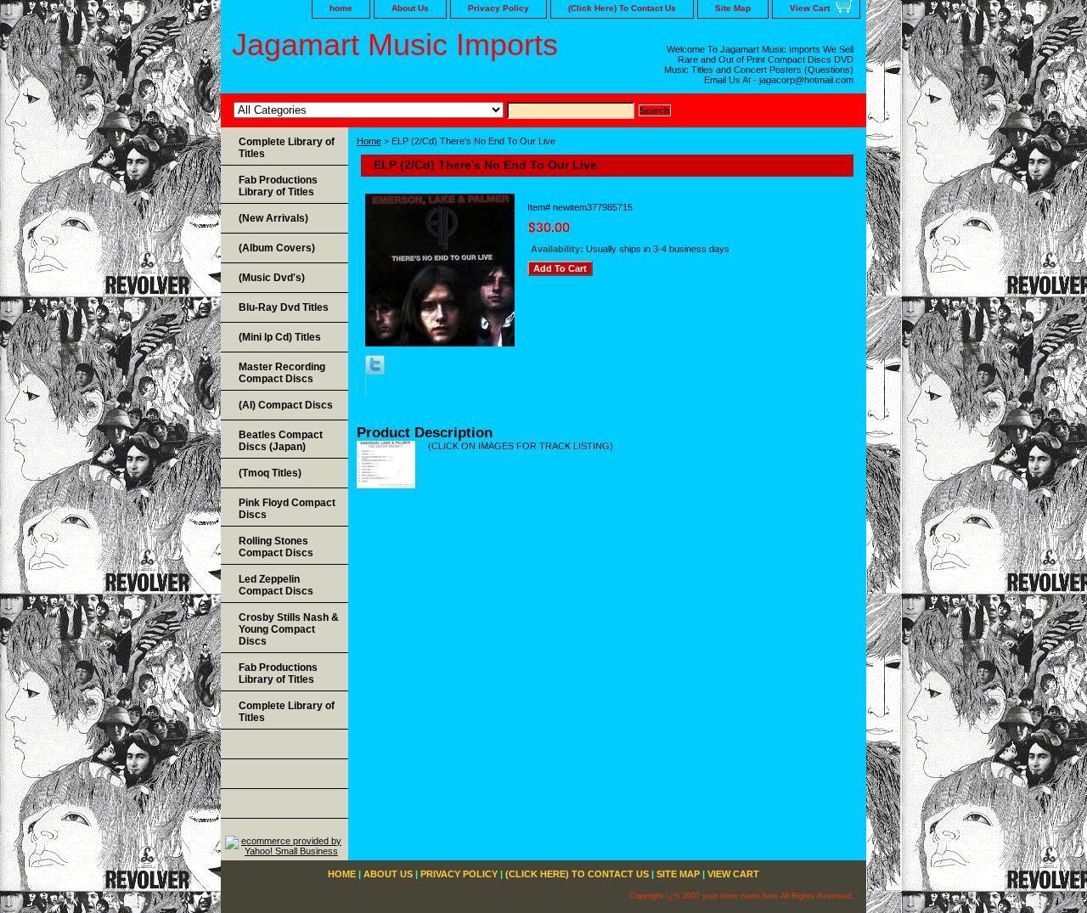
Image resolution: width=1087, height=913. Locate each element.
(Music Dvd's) (272, 278)
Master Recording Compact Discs (282, 373)
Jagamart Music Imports (395, 44)
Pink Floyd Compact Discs (287, 509)
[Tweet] (375, 371)
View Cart (810, 8)
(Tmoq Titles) (270, 473)
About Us (410, 8)
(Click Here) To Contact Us (622, 8)
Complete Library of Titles (287, 148)
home (340, 8)
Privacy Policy (498, 8)
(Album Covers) (277, 248)
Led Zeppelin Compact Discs (276, 585)
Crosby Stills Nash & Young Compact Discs (289, 629)
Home (369, 141)
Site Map (733, 8)
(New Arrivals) (273, 218)
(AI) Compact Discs (286, 405)
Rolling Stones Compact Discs (276, 547)
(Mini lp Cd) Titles (280, 337)
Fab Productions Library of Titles (278, 186)
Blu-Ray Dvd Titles (284, 307)
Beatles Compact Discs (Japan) (281, 441)
